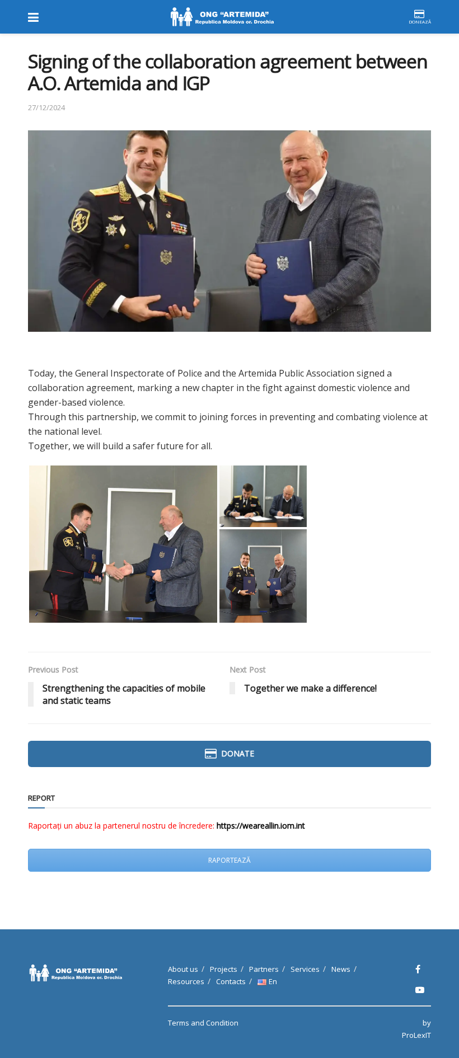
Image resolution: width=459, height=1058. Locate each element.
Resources (186, 981)
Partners (264, 969)
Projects (223, 969)
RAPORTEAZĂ (229, 860)
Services (305, 969)
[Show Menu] (33, 17)
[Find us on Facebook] (417, 969)
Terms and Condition (203, 1023)
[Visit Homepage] (223, 17)
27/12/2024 (46, 107)
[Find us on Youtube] (419, 990)
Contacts (231, 981)
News (340, 969)
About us (183, 969)
